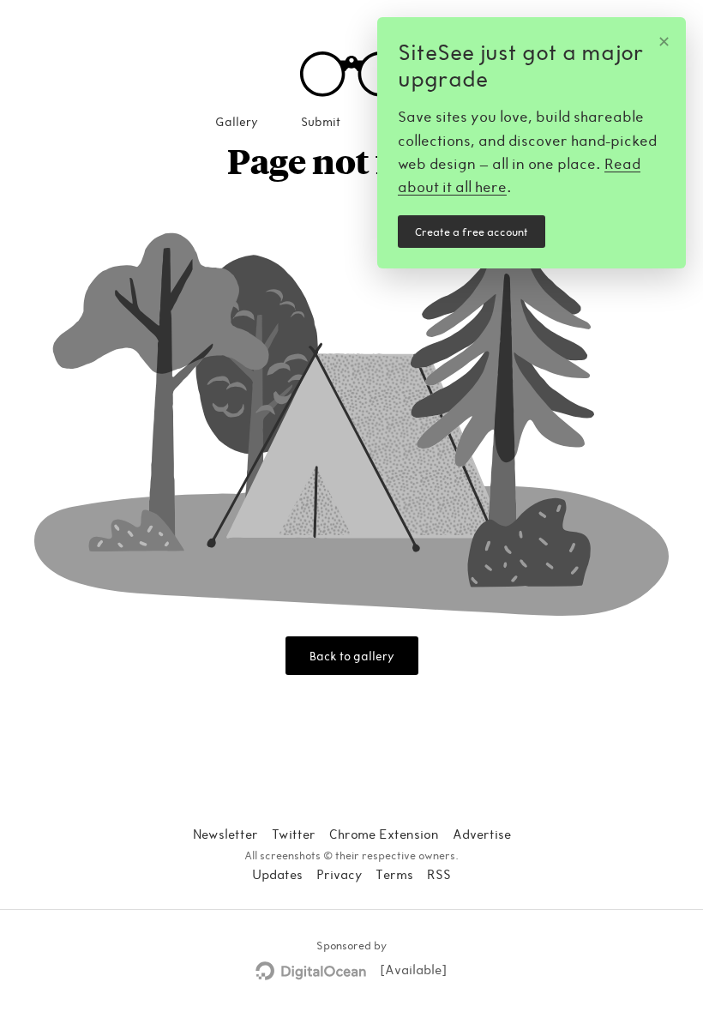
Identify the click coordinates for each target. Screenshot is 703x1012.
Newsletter (225, 833)
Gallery (236, 121)
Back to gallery (351, 656)
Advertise (482, 833)
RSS (439, 873)
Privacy (339, 873)
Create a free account (471, 231)
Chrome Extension (384, 833)
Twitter (293, 833)
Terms (394, 873)
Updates (277, 873)
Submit (320, 121)
